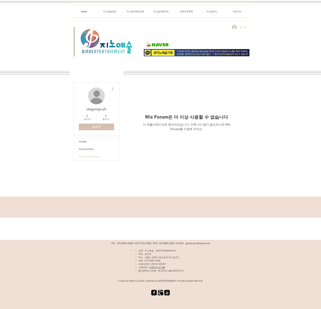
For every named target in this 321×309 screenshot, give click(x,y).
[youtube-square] (167, 292)
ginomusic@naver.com (198, 243)
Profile (82, 141)
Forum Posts (86, 149)
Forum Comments (89, 156)
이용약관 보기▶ (157, 267)
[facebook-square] (154, 292)
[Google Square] (160, 292)
